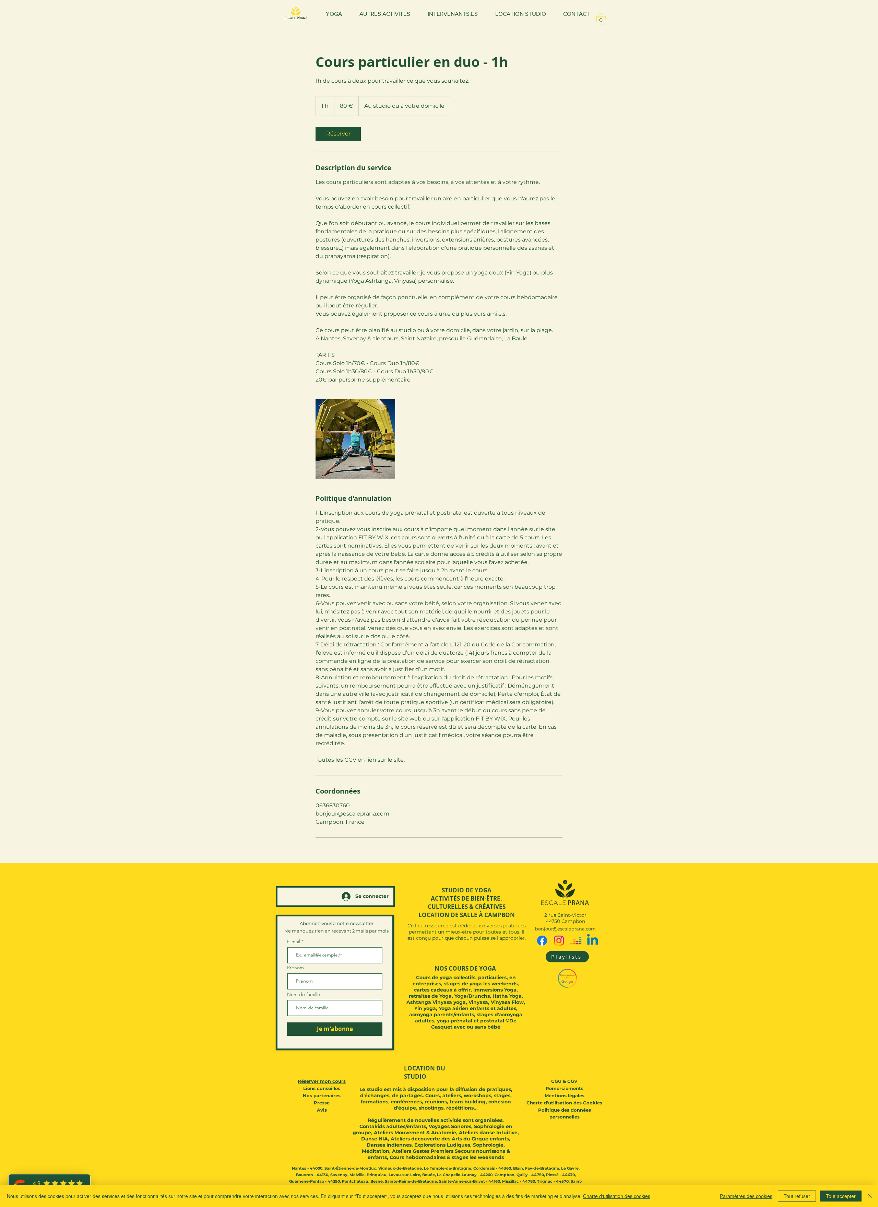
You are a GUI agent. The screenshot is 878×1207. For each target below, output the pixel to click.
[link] (338, 134)
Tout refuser (797, 1196)
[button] (601, 18)
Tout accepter (841, 1196)
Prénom (295, 967)
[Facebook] (542, 940)
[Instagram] (559, 940)
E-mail (294, 941)
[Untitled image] (355, 439)
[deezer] (575, 940)
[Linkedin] (592, 940)
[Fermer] (870, 1196)
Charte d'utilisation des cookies (616, 1196)
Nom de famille (303, 994)
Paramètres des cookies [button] (746, 1196)
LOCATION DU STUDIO (424, 1072)
